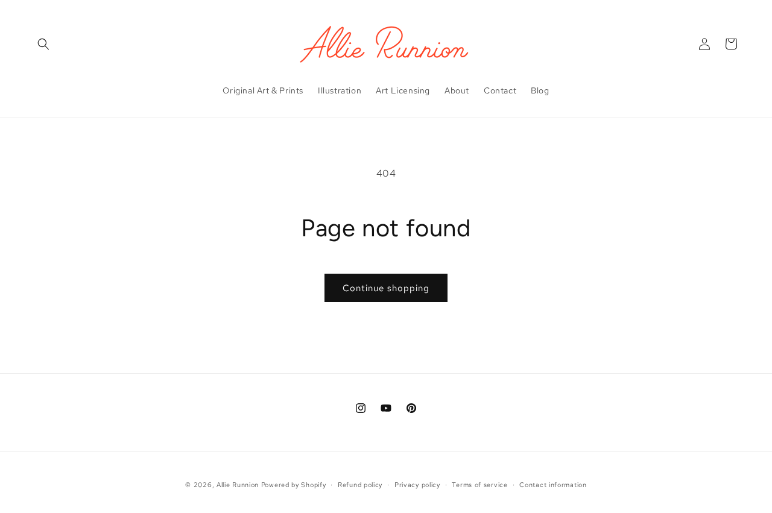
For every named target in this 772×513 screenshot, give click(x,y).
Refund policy (360, 484)
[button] (43, 44)
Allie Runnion (238, 484)
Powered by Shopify (293, 484)
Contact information (552, 484)
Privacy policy (417, 484)
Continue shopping (386, 288)
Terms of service (479, 484)
